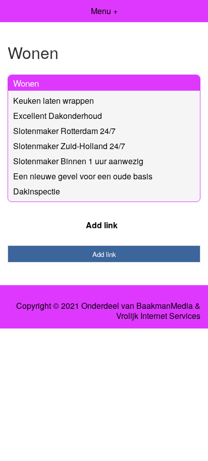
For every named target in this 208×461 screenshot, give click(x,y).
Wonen (26, 83)
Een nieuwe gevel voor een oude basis (82, 176)
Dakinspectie (36, 191)
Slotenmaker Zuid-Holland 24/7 (69, 146)
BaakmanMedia (164, 306)
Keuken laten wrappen (53, 100)
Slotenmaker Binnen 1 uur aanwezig (78, 161)
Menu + (104, 11)
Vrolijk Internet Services (158, 316)
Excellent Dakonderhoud (57, 115)
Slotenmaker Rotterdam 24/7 (64, 131)
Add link (102, 225)
